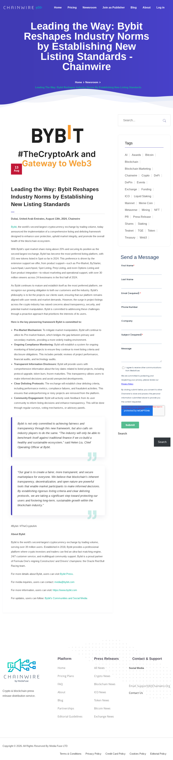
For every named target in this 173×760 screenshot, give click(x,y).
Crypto (146, 175)
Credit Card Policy (115, 753)
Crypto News (102, 676)
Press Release (142, 216)
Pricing (72, 7)
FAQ (60, 684)
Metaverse (131, 209)
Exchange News (104, 716)
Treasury (130, 237)
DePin (128, 182)
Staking (142, 223)
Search (122, 433)
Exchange (131, 189)
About (147, 7)
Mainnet (129, 203)
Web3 (143, 237)
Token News (101, 700)
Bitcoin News (102, 708)
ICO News (100, 692)
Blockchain (131, 161)
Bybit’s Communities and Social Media (66, 598)
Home (58, 7)
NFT (157, 209)
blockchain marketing (138, 168)
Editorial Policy (158, 753)
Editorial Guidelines (70, 716)
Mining (146, 209)
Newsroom (89, 7)
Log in (160, 7)
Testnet (129, 230)
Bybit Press (66, 573)
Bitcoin (149, 154)
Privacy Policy (93, 753)
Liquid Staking (142, 196)
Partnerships (66, 708)
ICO (127, 196)
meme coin (146, 203)
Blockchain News (104, 684)
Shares (129, 223)
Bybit (14, 226)
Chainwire (131, 175)
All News (99, 668)
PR (127, 216)
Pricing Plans (66, 676)
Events (141, 182)
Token (151, 230)
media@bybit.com (64, 582)
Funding (146, 189)
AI (126, 154)
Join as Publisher (113, 7)
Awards (136, 154)
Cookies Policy (138, 753)
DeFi (157, 175)
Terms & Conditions (70, 753)
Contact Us (136, 693)
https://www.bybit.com (65, 590)
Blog (134, 7)
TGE (140, 230)
